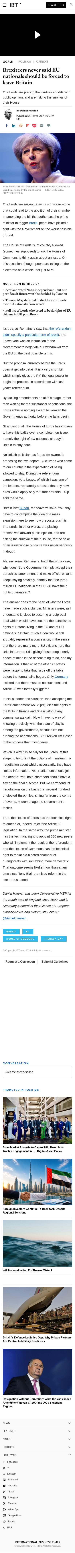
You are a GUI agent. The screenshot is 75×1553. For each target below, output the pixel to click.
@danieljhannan (14, 918)
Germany (61, 676)
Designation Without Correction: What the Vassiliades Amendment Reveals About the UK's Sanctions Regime (37, 1402)
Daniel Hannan (29, 110)
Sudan (24, 508)
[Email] (41, 125)
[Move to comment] (48, 125)
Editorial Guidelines (55, 961)
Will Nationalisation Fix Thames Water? (27, 1270)
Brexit (33, 223)
